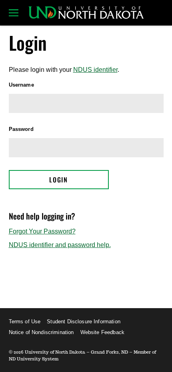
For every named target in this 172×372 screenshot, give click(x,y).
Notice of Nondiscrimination (41, 332)
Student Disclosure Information (83, 322)
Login (58, 179)
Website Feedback (102, 332)
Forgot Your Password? (42, 231)
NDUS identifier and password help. (60, 244)
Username (21, 85)
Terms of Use (25, 322)
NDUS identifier (95, 69)
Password (21, 129)
